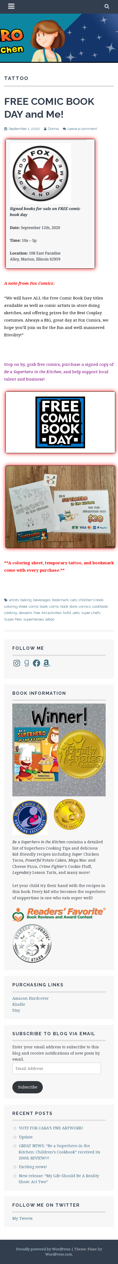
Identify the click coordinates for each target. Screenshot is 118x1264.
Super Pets (13, 619)
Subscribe (27, 1087)
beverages (41, 600)
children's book (90, 600)
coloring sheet (15, 606)
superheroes (33, 619)
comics (85, 606)
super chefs (90, 613)
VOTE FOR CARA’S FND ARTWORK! (51, 1128)
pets (76, 613)
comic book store (63, 606)
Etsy (16, 1010)
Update (26, 1137)
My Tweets (22, 1218)
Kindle (18, 1004)
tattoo (49, 619)
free (37, 613)
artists (14, 600)
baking (26, 600)
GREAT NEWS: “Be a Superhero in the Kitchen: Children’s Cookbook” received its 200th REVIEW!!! (59, 1152)
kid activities (51, 613)
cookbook (100, 606)
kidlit (67, 613)
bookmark (60, 600)
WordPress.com (58, 1254)
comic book (38, 606)
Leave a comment (82, 129)
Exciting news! (33, 1166)
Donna (53, 129)
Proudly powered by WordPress (43, 1249)
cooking (10, 613)
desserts (25, 613)
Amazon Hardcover (30, 998)
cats (73, 600)
